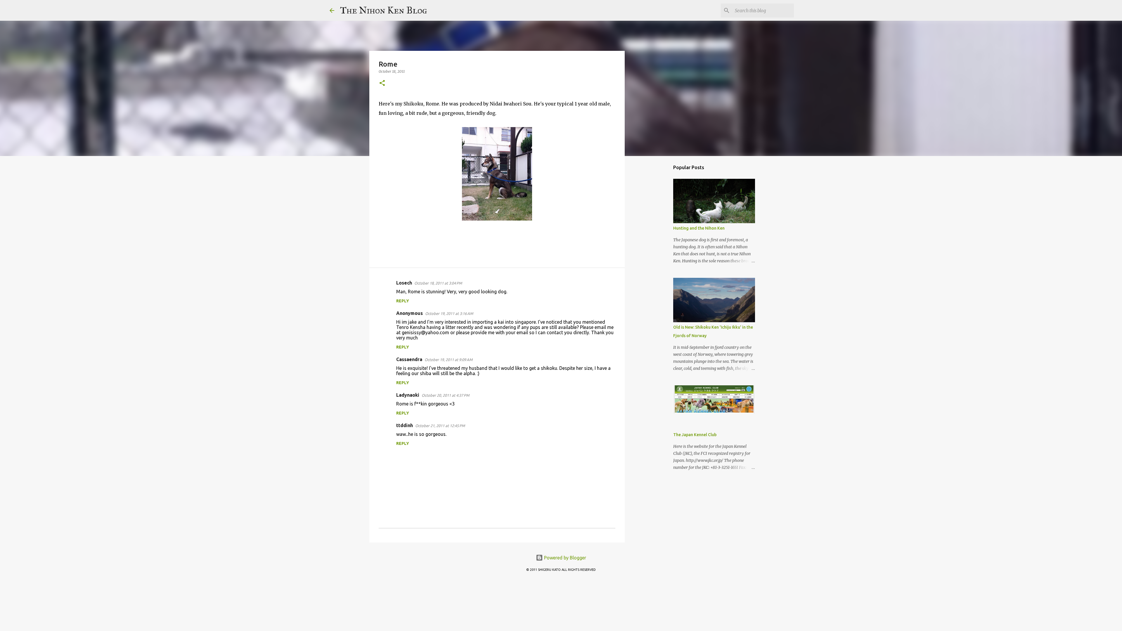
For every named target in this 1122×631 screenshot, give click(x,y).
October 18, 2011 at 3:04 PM (438, 283)
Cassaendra (409, 359)
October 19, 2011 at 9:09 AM (448, 360)
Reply (402, 301)
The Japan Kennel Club (694, 434)
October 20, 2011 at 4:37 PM (445, 395)
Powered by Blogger (564, 557)
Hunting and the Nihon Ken (699, 228)
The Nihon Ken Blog (383, 10)
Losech (404, 282)
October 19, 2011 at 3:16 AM (449, 313)
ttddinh (404, 425)
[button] (382, 83)
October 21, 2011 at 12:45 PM (440, 426)
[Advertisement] (654, 252)
